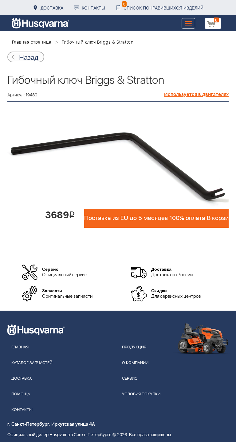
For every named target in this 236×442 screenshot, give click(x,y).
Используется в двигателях (196, 94)
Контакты (93, 8)
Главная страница (32, 42)
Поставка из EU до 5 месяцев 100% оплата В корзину (156, 218)
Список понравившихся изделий (163, 6)
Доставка (52, 8)
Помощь (20, 394)
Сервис (129, 379)
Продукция (134, 347)
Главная (20, 347)
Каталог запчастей (31, 363)
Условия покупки (141, 394)
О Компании (135, 363)
